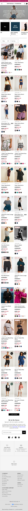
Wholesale (4, 483)
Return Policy (5, 492)
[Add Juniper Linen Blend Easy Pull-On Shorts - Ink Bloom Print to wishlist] (25, 136)
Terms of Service (22, 426)
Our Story (4, 475)
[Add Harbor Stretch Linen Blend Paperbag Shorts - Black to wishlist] (12, 45)
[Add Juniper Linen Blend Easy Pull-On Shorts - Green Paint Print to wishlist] (12, 136)
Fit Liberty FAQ (5, 480)
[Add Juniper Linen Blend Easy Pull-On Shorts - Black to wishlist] (12, 382)
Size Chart (19, 486)
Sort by (13, 41)
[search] (25, 4)
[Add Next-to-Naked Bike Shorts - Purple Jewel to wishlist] (25, 320)
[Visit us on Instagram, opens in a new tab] (15, 438)
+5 (11, 163)
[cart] (26, 3)
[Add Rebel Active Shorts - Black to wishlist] (12, 76)
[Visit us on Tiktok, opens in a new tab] (12, 438)
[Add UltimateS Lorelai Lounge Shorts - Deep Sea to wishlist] (12, 197)
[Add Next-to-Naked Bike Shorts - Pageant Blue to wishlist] (25, 352)
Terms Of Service (14, 506)
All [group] (3, 29)
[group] (14, 1)
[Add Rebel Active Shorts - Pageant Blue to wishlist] (25, 76)
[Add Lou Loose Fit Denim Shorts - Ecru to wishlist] (25, 382)
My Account (20, 476)
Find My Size (20, 484)
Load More (14, 414)
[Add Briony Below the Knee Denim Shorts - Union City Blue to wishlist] (12, 105)
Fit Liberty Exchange (6, 494)
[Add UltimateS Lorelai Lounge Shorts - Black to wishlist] (25, 258)
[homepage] (14, 3)
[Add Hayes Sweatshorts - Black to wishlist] (25, 167)
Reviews (4, 485)
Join (24, 432)
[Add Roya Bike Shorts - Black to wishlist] (12, 258)
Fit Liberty (4, 478)
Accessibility (5, 496)
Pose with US (20, 475)
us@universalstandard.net (21, 448)
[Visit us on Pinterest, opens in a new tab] (19, 438)
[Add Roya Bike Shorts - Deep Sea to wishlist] (12, 227)
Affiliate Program (21, 480)
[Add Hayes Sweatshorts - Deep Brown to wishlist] (25, 45)
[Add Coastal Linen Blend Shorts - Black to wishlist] (12, 288)
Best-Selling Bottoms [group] (14, 33)
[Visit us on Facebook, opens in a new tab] (9, 438)
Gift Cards (19, 478)
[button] (2, 1)
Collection (5, 20)
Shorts (9, 20)
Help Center (4, 489)
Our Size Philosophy (6, 476)
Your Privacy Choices (18, 504)
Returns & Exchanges (6, 491)
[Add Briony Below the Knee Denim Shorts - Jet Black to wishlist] (25, 197)
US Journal (4, 481)
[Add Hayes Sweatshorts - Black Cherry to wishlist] (12, 167)
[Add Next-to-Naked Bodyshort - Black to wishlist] (25, 227)
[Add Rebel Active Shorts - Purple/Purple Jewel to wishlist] (25, 105)
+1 (11, 72)
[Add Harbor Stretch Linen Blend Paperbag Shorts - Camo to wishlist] (25, 288)
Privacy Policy (15, 426)
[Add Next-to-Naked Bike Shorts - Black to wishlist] (12, 352)
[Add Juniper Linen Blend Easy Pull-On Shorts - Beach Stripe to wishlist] (12, 320)
